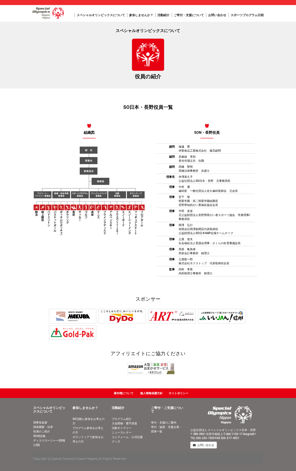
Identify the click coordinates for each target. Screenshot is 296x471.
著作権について (124, 393)
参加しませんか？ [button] (141, 15)
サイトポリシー (178, 393)
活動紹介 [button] (163, 15)
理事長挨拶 (40, 422)
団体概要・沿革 (43, 427)
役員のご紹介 (41, 431)
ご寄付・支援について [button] (189, 15)
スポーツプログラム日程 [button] (247, 15)
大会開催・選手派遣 (124, 423)
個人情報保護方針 (151, 393)
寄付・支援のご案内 (163, 422)
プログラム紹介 (121, 419)
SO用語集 (39, 436)
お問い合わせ (217, 15)
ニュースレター (121, 432)
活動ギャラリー (121, 428)
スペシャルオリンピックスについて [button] (101, 15)
